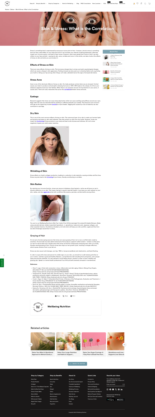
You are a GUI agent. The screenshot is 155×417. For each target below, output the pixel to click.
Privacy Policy (91, 381)
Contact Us (91, 379)
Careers (71, 404)
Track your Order (92, 399)
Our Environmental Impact (76, 381)
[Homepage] (7, 3)
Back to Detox (78, 363)
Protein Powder (35, 381)
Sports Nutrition (54, 379)
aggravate (46, 192)
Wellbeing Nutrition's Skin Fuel (49, 223)
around (54, 104)
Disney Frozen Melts (36, 391)
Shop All (32, 3)
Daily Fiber (33, 379)
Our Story (71, 379)
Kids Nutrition (53, 399)
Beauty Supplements (55, 394)
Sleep (51, 384)
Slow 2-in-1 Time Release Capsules (40, 386)
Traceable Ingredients (74, 384)
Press (70, 401)
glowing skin (34, 260)
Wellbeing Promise (74, 389)
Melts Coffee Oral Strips (37, 389)
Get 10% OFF (2, 263)
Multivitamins (53, 396)
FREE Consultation (86, 3)
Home (7, 9)
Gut (51, 386)
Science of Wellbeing (74, 386)
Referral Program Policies (94, 394)
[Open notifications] (141, 3)
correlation (67, 89)
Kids (104, 3)
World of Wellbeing (68, 3)
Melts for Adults (35, 396)
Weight (52, 389)
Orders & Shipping (92, 386)
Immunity (52, 381)
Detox (12, 9)
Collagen (33, 384)
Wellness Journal (73, 396)
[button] (149, 3)
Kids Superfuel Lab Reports (95, 391)
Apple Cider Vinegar (36, 401)
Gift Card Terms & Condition (95, 396)
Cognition (52, 404)
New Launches (96, 3)
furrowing (50, 177)
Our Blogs (71, 399)
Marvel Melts (34, 394)
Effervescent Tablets (36, 399)
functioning (40, 121)
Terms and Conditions (93, 384)
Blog (78, 3)
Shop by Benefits (41, 3)
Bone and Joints (54, 401)
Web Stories (72, 394)
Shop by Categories (53, 3)
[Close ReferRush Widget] (4, 255)
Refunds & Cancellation (94, 389)
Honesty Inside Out (74, 391)
